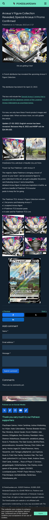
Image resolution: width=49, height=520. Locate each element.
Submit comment (10, 371)
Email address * (8, 342)
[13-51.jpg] (35, 148)
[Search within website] (3, 3)
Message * (6, 353)
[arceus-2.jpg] (24, 281)
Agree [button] (40, 513)
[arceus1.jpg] (13, 225)
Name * (5, 331)
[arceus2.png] (35, 246)
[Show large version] (24, 45)
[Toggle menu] (45, 3)
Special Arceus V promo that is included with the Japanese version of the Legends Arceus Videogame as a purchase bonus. (23, 99)
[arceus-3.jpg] (13, 148)
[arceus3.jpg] (13, 246)
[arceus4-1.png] (35, 225)
